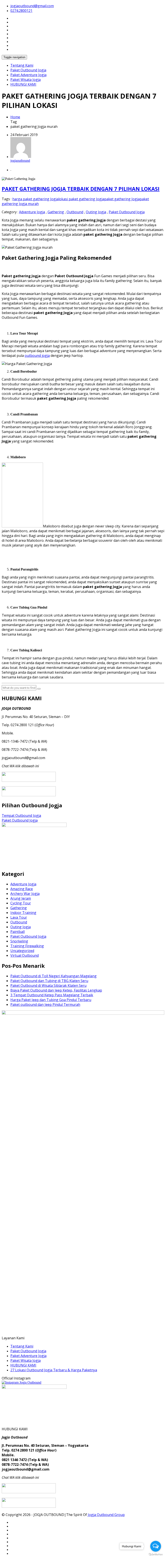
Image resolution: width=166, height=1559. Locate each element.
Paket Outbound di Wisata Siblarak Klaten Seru (48, 985)
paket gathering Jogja (122, 199)
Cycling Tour (20, 903)
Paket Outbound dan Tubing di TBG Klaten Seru (49, 980)
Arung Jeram (20, 898)
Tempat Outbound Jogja (21, 815)
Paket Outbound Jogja (28, 70)
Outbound (75, 212)
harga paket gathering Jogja (35, 199)
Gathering (56, 212)
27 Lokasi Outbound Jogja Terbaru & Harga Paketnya (53, 1370)
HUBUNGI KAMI (23, 84)
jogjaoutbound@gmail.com (32, 5)
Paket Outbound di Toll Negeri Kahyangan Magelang (53, 976)
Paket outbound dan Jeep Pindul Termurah (45, 1004)
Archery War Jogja (25, 893)
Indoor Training (23, 912)
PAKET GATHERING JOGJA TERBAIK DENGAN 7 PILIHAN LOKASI (81, 188)
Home (15, 117)
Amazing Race (21, 888)
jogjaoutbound (20, 160)
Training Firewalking (27, 946)
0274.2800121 (21, 10)
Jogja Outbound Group (106, 1514)
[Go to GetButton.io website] (156, 1554)
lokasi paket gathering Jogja (81, 199)
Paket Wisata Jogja (25, 79)
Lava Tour (18, 917)
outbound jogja (37, 355)
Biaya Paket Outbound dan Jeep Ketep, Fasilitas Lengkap (56, 990)
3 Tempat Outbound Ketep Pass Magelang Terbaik (51, 995)
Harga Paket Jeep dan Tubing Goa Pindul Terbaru (50, 999)
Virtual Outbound (24, 955)
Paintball (17, 931)
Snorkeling (19, 941)
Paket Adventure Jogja (28, 74)
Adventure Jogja (32, 212)
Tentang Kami (21, 65)
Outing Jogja (96, 212)
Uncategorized (22, 950)
